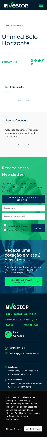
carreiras (31, 325)
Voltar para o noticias (14, 26)
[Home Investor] (16, 4)
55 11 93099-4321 (17, 348)
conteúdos (13, 319)
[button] (19, 100)
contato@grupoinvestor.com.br (24, 353)
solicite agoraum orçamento (21, 281)
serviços (30, 319)
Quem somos (14, 314)
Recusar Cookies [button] (13, 429)
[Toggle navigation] (41, 5)
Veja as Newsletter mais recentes (23, 198)
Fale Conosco (18, 334)
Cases (9, 325)
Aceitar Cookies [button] (33, 429)
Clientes (30, 314)
